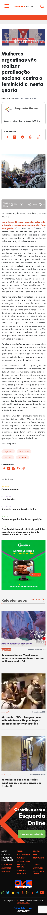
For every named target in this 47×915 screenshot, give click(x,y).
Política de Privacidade (23, 908)
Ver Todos (35, 599)
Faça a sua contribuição (31, 834)
